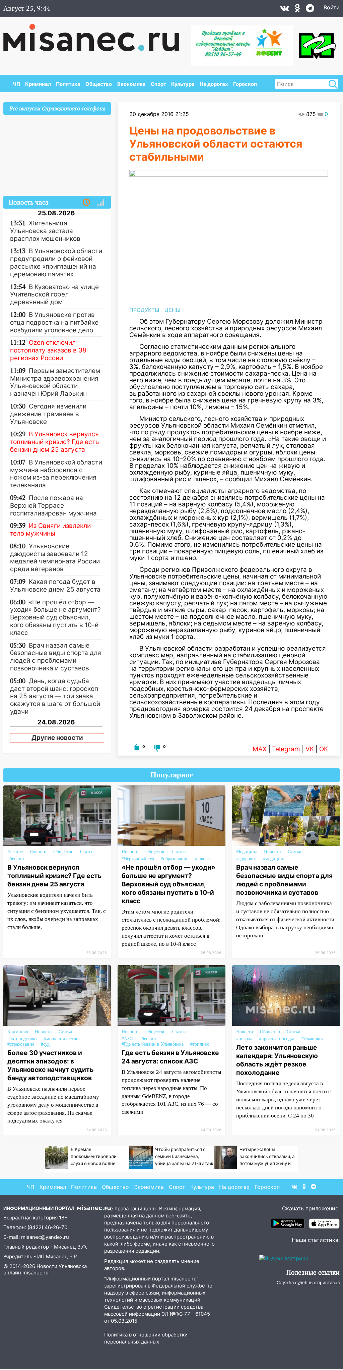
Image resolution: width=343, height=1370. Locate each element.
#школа (202, 858)
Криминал (38, 84)
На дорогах (214, 84)
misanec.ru (35, 1272)
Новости (38, 851)
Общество (98, 84)
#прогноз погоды (276, 1038)
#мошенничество (61, 1038)
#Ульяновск (312, 1038)
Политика (68, 84)
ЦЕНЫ (172, 310)
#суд (45, 1044)
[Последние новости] (86, 203)
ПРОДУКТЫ (144, 310)
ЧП (16, 84)
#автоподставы (22, 1038)
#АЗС (127, 1038)
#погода (244, 1038)
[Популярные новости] (100, 203)
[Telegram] (310, 9)
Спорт (158, 84)
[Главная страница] (96, 34)
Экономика (131, 84)
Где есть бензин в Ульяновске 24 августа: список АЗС (170, 1057)
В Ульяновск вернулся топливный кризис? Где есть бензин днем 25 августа (54, 875)
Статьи (87, 851)
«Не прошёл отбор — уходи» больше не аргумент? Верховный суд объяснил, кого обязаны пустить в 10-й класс (168, 884)
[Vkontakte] (284, 9)
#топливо (199, 1044)
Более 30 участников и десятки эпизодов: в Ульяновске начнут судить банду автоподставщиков (50, 1065)
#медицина (274, 858)
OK (323, 749)
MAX (260, 749)
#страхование (20, 1044)
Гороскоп (245, 84)
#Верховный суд (138, 858)
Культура (183, 84)
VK (309, 749)
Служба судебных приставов (308, 1282)
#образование (174, 858)
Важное (15, 851)
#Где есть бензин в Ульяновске (153, 1044)
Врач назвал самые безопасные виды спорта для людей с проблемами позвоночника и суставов (284, 879)
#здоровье (246, 858)
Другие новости (57, 738)
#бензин (15, 858)
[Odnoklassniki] (297, 9)
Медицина (246, 851)
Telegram (286, 749)
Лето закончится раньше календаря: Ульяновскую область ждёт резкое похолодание (277, 1060)
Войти (332, 7)
